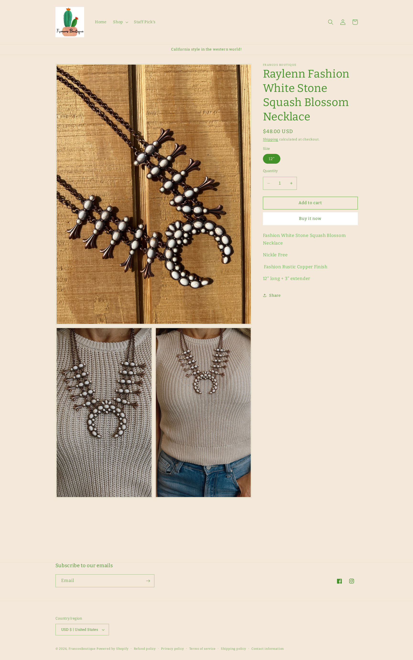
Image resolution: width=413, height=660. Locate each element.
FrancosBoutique (83, 648)
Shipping (270, 139)
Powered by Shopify (113, 648)
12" (272, 158)
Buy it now (310, 218)
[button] (120, 22)
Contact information (267, 648)
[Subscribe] (148, 580)
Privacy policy (172, 648)
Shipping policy (233, 648)
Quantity (270, 171)
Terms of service (202, 648)
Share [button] (275, 295)
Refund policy (145, 648)
